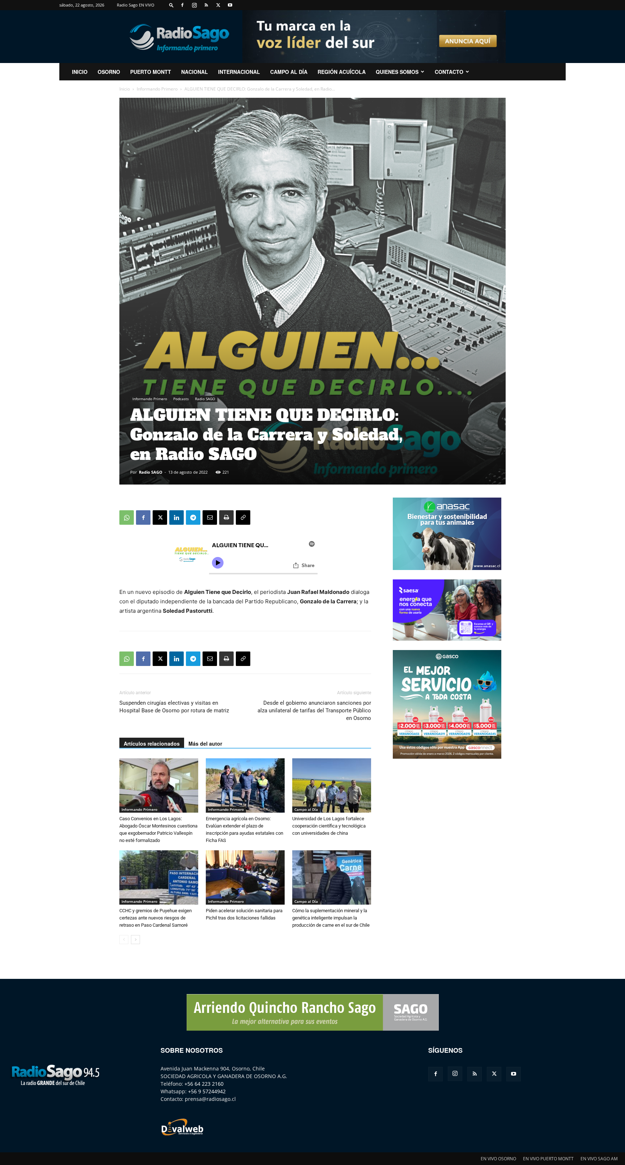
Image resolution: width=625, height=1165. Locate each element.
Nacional (194, 71)
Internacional (239, 71)
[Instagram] (194, 5)
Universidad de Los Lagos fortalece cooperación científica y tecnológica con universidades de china (329, 826)
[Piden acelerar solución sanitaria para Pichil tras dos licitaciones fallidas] (245, 877)
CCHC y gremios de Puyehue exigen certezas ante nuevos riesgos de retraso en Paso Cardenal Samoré (155, 918)
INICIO (80, 71)
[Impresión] (226, 517)
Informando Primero (157, 89)
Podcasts (181, 398)
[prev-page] (123, 939)
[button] (171, 5)
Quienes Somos (397, 71)
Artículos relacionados (152, 743)
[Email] (210, 517)
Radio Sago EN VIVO (135, 5)
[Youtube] (230, 5)
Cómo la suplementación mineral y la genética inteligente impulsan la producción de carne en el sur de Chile (331, 918)
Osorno (109, 71)
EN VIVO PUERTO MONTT (548, 1159)
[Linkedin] (176, 517)
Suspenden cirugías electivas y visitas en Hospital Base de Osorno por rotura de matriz (174, 707)
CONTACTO (449, 71)
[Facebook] (182, 5)
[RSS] (206, 5)
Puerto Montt (150, 71)
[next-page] (135, 939)
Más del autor (205, 743)
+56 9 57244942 (207, 1091)
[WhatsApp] (126, 517)
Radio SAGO (205, 398)
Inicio (124, 89)
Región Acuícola (342, 71)
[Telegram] (193, 517)
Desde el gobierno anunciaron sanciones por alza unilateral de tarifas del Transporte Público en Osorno (314, 710)
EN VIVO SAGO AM (599, 1159)
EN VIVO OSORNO (498, 1159)
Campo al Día (288, 71)
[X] (218, 5)
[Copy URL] (243, 517)
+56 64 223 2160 (204, 1083)
